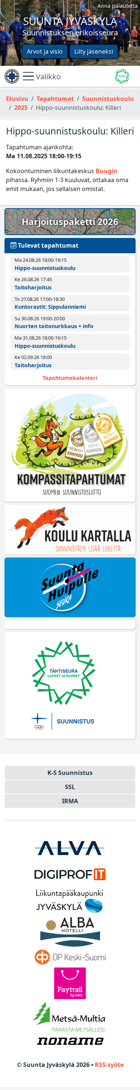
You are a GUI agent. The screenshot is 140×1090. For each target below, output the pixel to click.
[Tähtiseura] (70, 685)
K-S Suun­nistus (70, 773)
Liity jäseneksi (93, 51)
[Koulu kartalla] (70, 529)
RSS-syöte (109, 1065)
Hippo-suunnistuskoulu (45, 267)
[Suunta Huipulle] (70, 587)
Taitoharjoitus (33, 287)
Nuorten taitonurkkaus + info (54, 326)
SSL (70, 787)
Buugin (107, 171)
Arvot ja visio (45, 51)
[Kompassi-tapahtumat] (70, 445)
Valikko (47, 76)
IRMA (70, 801)
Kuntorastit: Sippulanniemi (50, 306)
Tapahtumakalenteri (70, 377)
